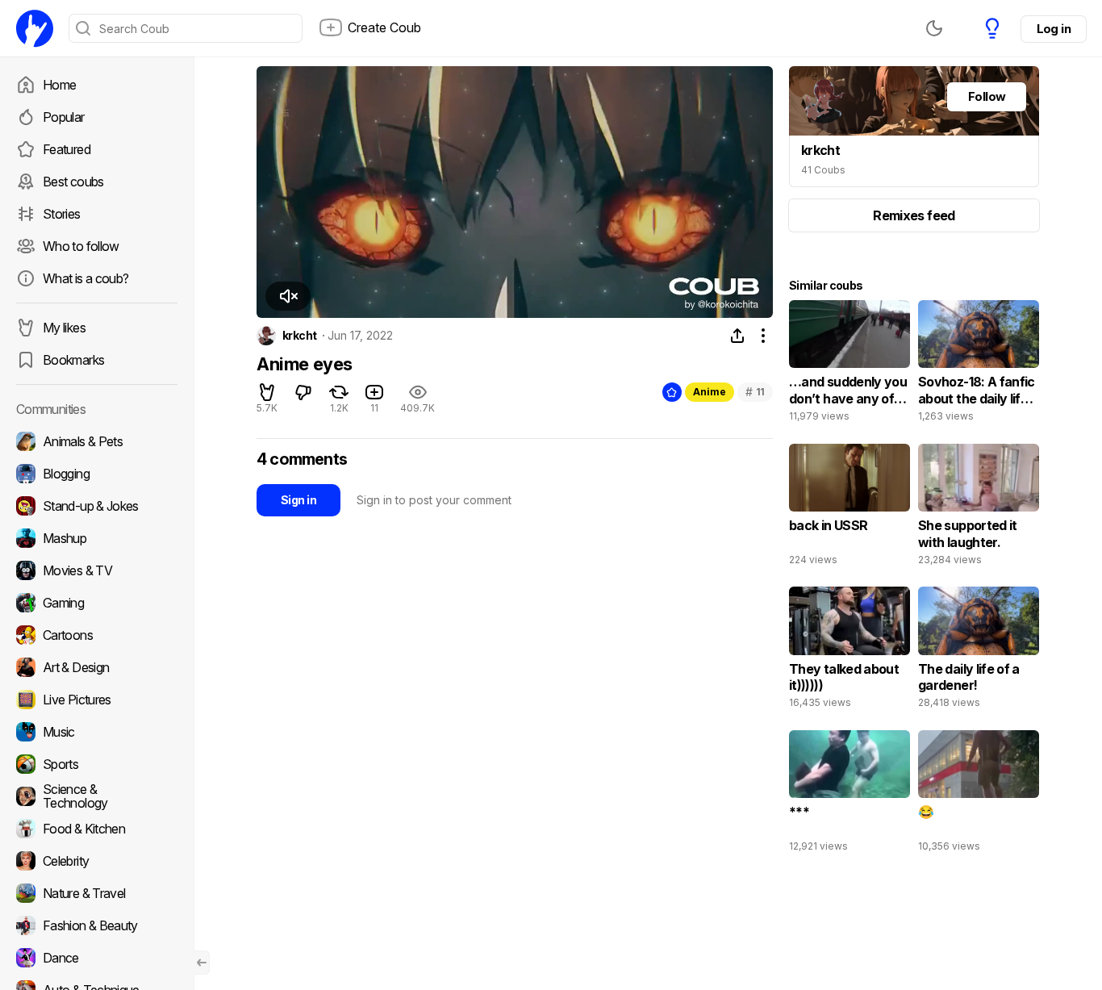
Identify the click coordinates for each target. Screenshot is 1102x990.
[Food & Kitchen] (97, 828)
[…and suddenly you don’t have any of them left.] (849, 364)
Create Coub (384, 27)
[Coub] (34, 28)
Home (59, 85)
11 (755, 392)
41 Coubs (823, 170)
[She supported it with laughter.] (978, 508)
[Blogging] (97, 473)
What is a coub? (85, 278)
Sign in (298, 500)
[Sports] (97, 764)
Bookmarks (73, 360)
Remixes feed (913, 215)
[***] (849, 794)
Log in (1054, 28)
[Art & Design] (97, 667)
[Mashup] (97, 538)
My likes (64, 328)
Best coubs (73, 181)
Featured (66, 149)
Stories (62, 214)
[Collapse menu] (201, 962)
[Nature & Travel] (97, 893)
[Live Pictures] (97, 699)
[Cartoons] (97, 635)
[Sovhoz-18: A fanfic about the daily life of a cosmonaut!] (978, 364)
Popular (64, 117)
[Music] (97, 732)
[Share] (737, 335)
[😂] (978, 794)
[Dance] (97, 958)
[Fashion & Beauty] (97, 925)
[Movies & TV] (97, 570)
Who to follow (81, 246)
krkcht (299, 335)
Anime (709, 392)
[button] (288, 296)
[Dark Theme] (934, 28)
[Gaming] (97, 603)
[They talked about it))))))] (849, 651)
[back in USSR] (849, 508)
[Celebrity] (97, 861)
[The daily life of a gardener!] (978, 651)
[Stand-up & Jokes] (97, 506)
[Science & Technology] (97, 796)
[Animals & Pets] (97, 441)
